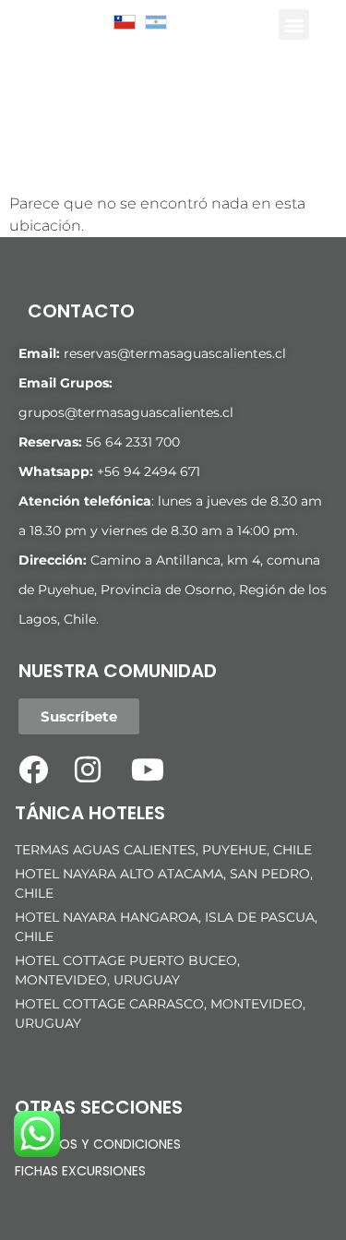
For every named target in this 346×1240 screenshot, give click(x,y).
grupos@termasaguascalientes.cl (125, 412)
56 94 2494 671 (152, 471)
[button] (294, 24)
